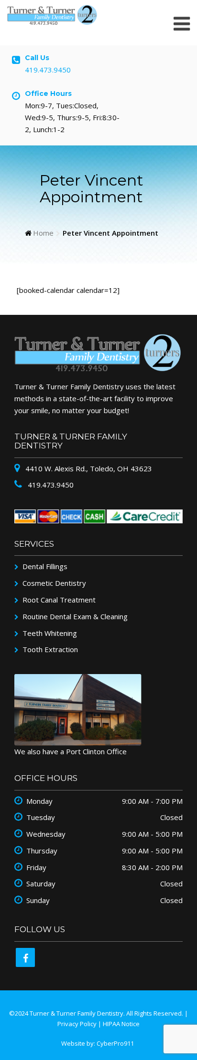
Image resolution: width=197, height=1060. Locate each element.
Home (43, 233)
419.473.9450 (48, 69)
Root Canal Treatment (59, 599)
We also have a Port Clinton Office (70, 751)
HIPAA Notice (121, 1023)
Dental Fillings (44, 566)
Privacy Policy (77, 1023)
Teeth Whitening (49, 633)
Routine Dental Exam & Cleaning (75, 616)
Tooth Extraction (50, 649)
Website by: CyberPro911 (97, 1043)
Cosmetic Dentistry (54, 583)
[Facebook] (25, 957)
